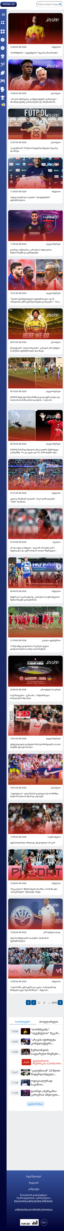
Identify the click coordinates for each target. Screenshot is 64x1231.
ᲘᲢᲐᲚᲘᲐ (57, 542)
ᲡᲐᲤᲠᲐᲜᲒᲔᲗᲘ (54, 837)
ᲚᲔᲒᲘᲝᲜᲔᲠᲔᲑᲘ (53, 244)
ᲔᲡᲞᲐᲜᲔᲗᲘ (56, 93)
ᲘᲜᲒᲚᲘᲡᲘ (56, 47)
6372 (54, 1002)
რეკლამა (34, 1183)
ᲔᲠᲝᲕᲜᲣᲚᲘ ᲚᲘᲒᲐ (52, 932)
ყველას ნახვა (35, 1104)
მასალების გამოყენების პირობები (33, 1200)
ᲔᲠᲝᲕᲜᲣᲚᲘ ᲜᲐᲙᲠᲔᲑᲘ (51, 690)
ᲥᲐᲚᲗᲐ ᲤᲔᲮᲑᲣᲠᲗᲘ (51, 640)
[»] (60, 1002)
